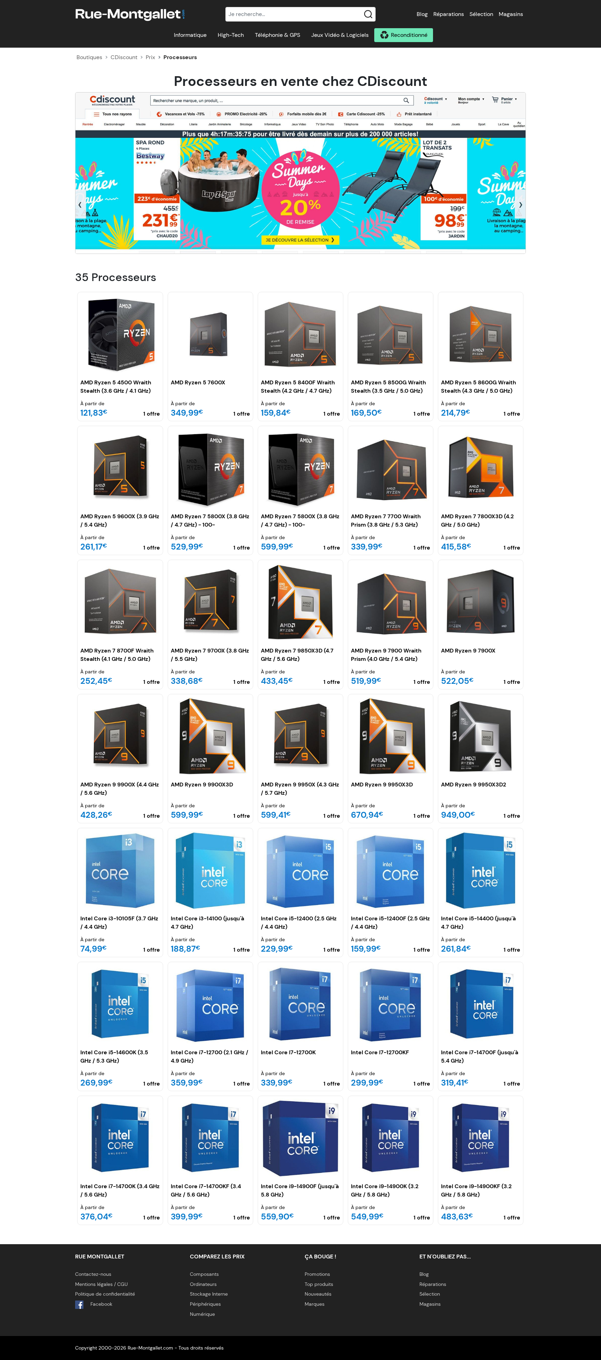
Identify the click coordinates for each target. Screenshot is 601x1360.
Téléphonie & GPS (277, 35)
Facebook (100, 1304)
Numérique (202, 1314)
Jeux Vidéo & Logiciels (340, 35)
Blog (422, 14)
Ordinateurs (203, 1284)
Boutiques (89, 57)
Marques (314, 1304)
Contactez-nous (93, 1274)
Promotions (317, 1274)
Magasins (511, 14)
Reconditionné (409, 35)
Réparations (448, 14)
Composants (204, 1274)
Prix (150, 57)
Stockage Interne (209, 1294)
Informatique (190, 35)
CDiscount (124, 57)
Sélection (481, 14)
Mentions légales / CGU (101, 1284)
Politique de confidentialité (105, 1294)
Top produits (319, 1284)
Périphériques (205, 1304)
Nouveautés (318, 1294)
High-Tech (231, 35)
